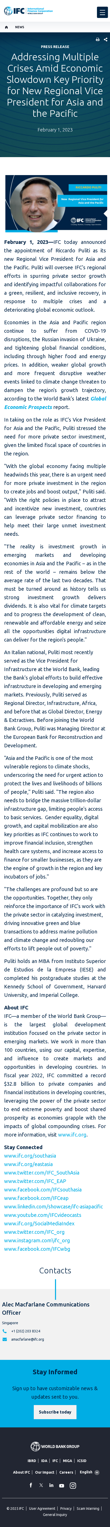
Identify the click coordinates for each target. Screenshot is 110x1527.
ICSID (81, 1461)
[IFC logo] (28, 11)
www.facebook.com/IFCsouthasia (43, 1189)
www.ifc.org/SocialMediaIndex (39, 1223)
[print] (96, 40)
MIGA (67, 1461)
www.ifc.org (72, 1135)
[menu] (102, 12)
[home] (6, 27)
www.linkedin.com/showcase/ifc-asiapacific (53, 1206)
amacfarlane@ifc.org (27, 1339)
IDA (44, 1461)
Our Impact (44, 1472)
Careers (66, 1472)
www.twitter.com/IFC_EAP (35, 1181)
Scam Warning (88, 1508)
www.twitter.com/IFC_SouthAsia (41, 1173)
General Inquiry (55, 1515)
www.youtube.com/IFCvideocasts (42, 1215)
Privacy (66, 1508)
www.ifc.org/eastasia (28, 1164)
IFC (55, 1461)
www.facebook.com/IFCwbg (37, 1249)
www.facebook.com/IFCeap (36, 1198)
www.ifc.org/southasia (30, 1156)
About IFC (21, 1472)
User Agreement (42, 1508)
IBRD (32, 1461)
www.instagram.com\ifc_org (37, 1240)
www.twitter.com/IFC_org (34, 1232)
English (86, 1472)
